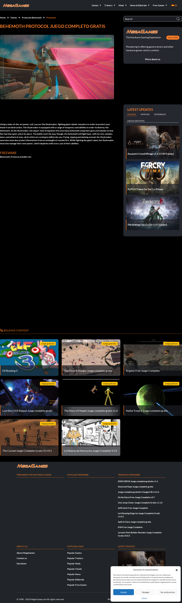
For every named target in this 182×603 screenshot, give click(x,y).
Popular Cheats (74, 569)
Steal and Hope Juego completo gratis (135, 486)
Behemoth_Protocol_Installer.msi (15, 156)
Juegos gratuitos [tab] (135, 121)
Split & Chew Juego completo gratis (134, 521)
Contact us (22, 558)
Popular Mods (73, 563)
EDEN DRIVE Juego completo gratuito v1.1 (138, 481)
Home (3, 17)
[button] (176, 569)
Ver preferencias (167, 592)
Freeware (51, 17)
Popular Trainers (75, 558)
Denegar (145, 592)
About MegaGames (26, 553)
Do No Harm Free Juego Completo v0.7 (136, 497)
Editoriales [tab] (160, 114)
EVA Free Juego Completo (130, 527)
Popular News (74, 574)
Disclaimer (22, 563)
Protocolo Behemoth (32, 17)
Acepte (123, 592)
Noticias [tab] (145, 114)
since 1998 (173, 37)
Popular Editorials (75, 579)
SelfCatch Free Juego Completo (133, 508)
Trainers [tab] (131, 114)
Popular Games (74, 553)
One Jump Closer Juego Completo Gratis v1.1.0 (140, 502)
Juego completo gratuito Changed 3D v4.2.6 (138, 492)
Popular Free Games (77, 585)
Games (14, 17)
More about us (152, 59)
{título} (144, 598)
